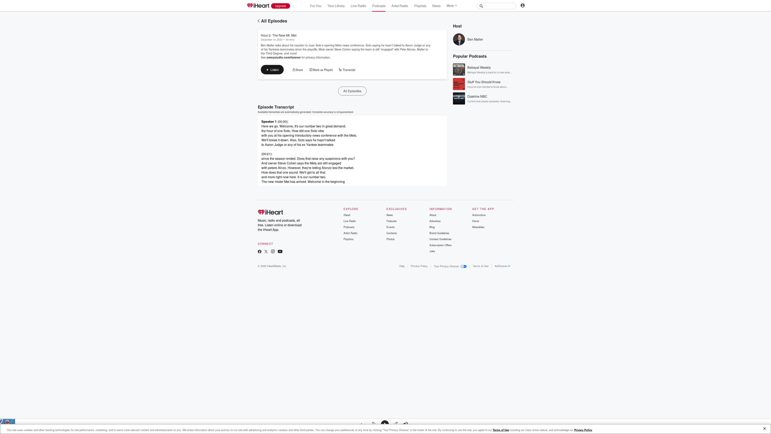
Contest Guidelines (440, 239)
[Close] (764, 428)
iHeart (347, 215)
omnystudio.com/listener (284, 57)
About (432, 215)
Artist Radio (400, 5)
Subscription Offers (440, 245)
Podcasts (379, 5)
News (436, 5)
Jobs (432, 251)
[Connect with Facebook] (259, 252)
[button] (272, 69)
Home (475, 221)
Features (392, 221)
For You (315, 5)
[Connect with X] (266, 252)
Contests (392, 233)
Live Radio (358, 5)
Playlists (420, 5)
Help (402, 266)
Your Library (336, 5)
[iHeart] (258, 6)
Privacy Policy (419, 266)
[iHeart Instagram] (273, 252)
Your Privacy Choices (446, 266)
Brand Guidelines (439, 233)
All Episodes (274, 20)
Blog (432, 227)
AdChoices (501, 266)
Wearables (478, 227)
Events (391, 227)
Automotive (478, 215)
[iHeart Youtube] (280, 252)
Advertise (435, 221)
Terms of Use (481, 266)
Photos (391, 239)
